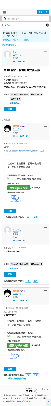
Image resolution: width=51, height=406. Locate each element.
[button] (46, 52)
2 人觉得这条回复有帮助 (15, 378)
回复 (10, 109)
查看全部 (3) (14, 103)
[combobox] (25, 18)
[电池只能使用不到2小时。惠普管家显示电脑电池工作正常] (18, 45)
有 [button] (28, 217)
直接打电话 (15, 99)
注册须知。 (27, 401)
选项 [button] (47, 25)
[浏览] (4, 12)
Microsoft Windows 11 (19, 94)
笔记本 (7, 25)
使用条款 (18, 401)
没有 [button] (36, 217)
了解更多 (26, 40)
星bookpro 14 (36, 94)
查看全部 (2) (14, 268)
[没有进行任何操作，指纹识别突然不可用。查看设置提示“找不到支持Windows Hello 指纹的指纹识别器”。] (15, 45)
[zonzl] (7, 54)
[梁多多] (7, 128)
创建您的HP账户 (10, 40)
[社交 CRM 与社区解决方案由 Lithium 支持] (31, 390)
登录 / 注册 (43, 12)
